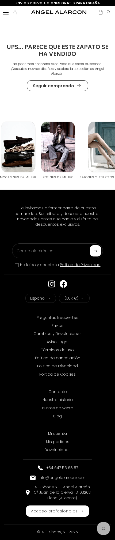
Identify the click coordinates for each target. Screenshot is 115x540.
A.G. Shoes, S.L (54, 532)
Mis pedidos (57, 441)
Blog (57, 416)
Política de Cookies (57, 374)
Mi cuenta (57, 433)
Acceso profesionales (54, 511)
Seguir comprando (53, 86)
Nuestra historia (58, 399)
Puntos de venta (57, 408)
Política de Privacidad (80, 264)
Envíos (57, 325)
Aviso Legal (57, 342)
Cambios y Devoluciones (57, 333)
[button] (100, 12)
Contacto (57, 391)
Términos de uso (57, 350)
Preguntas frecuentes (57, 317)
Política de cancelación (57, 358)
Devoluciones (57, 449)
